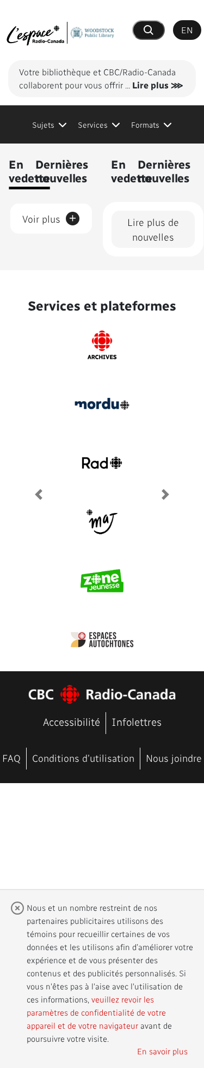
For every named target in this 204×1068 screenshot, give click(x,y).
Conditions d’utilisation (83, 757)
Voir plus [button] (49, 216)
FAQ (11, 757)
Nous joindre (174, 757)
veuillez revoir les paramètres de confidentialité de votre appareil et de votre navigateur (96, 1012)
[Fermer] (17, 908)
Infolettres (137, 721)
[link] (49, 125)
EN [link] (187, 30)
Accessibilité (71, 721)
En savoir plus (162, 1051)
